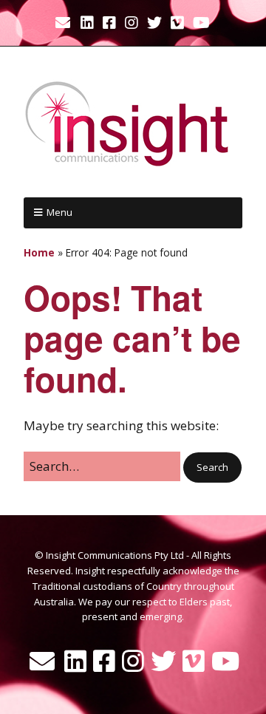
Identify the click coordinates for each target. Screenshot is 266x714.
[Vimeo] (177, 23)
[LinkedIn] (87, 23)
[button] (212, 467)
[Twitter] (154, 23)
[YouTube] (201, 23)
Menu (59, 212)
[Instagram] (131, 23)
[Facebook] (109, 23)
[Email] (64, 23)
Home (39, 252)
